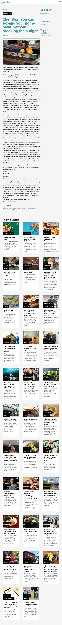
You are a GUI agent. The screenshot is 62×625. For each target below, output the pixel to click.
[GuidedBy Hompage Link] (5, 2)
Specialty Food (7, 13)
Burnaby (43, 24)
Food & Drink (44, 33)
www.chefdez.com (9, 201)
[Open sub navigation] (60, 2)
